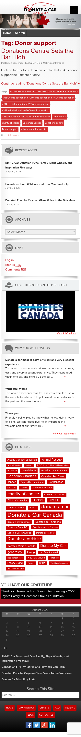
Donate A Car (40, 8)
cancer (11, 482)
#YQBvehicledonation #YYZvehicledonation (25, 104)
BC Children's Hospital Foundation (53, 465)
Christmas (37, 500)
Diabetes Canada (15, 508)
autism (29, 465)
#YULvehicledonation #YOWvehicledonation (25, 110)
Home (7, 33)
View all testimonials (64, 434)
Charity (44, 708)
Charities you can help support (41, 284)
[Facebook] (28, 727)
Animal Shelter (14, 465)
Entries (13, 264)
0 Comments (13, 135)
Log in (9, 260)
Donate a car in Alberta (48, 522)
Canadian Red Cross (52, 476)
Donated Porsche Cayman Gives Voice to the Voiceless (40, 200)
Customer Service (32, 123)
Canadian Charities (21, 476)
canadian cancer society (54, 470)
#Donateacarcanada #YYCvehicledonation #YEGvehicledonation (44, 91)
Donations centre (54, 123)
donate (32, 508)
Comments (16, 269)
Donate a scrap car (45, 533)
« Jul (4, 648)
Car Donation (56, 482)
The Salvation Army (59, 563)
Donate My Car (53, 546)
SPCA (42, 563)
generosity (14, 552)
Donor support (9, 129)
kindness (54, 558)
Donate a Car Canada (34, 515)
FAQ (57, 708)
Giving (31, 552)
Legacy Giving (15, 563)
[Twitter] (36, 727)
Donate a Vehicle (24, 538)
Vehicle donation (15, 569)
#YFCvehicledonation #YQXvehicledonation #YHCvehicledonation (38, 98)
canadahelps (59, 117)
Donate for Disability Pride (18, 679)
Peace (31, 563)
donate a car (55, 506)
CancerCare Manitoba (32, 482)
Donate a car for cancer (18, 522)
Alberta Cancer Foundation (22, 460)
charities (11, 488)
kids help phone (36, 558)
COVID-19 (54, 500)
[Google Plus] (44, 727)
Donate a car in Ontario (45, 527)
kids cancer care (15, 558)
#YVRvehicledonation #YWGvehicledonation (26, 117)
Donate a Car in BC (17, 527)
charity (24, 488)
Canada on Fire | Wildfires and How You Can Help (36, 184)
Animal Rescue (52, 459)
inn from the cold (49, 552)
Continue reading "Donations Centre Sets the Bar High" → (40, 83)
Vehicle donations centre (34, 129)
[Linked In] (52, 727)
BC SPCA (12, 470)
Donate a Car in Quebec (19, 533)
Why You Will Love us (32, 348)
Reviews (70, 708)
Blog (39, 63)
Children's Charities (54, 494)
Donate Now (26, 708)
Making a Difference (53, 63)
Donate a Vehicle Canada (21, 546)
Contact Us (46, 715)
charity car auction (42, 488)
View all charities (66, 333)
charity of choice (10, 123)
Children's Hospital (17, 500)
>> (65, 376)
